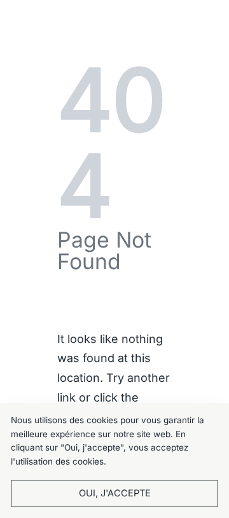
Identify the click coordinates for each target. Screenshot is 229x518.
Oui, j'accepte (115, 493)
